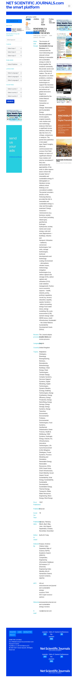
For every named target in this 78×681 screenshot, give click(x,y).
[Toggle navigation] (69, 6)
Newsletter (27, 632)
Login (19, 632)
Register (13, 632)
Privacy (12, 635)
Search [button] (13, 21)
